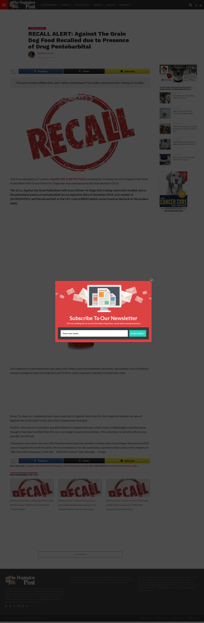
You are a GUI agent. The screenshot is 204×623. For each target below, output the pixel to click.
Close (151, 281)
